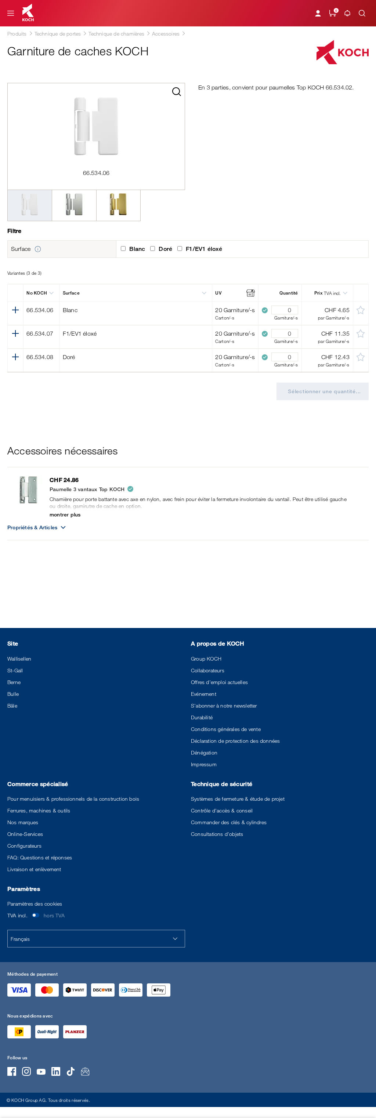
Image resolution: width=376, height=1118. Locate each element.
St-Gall (15, 670)
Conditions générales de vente (226, 729)
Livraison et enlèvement (34, 869)
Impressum (204, 764)
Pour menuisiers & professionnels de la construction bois (73, 799)
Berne (14, 682)
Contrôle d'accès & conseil (222, 810)
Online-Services (25, 834)
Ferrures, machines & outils (38, 810)
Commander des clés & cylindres (229, 822)
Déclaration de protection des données (235, 741)
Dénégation (204, 752)
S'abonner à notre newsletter (224, 705)
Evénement (203, 694)
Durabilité (202, 717)
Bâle (12, 705)
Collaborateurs (207, 670)
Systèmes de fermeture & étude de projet (238, 799)
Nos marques (22, 822)
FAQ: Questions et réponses (39, 857)
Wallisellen (19, 658)
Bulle (13, 694)
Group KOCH (206, 658)
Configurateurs (24, 846)
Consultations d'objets (217, 834)
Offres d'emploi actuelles (219, 682)
